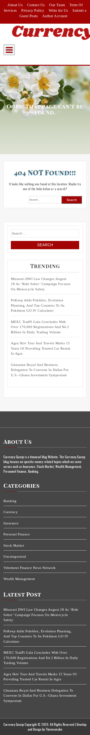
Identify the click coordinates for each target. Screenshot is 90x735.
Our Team (57, 5)
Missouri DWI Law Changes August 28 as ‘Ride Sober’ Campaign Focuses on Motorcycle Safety (41, 284)
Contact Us (36, 5)
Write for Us (58, 10)
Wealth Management (19, 579)
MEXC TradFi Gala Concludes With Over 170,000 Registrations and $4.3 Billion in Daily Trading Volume (40, 327)
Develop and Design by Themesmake (57, 727)
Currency (10, 512)
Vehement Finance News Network (29, 568)
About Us (15, 5)
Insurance (11, 523)
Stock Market (13, 545)
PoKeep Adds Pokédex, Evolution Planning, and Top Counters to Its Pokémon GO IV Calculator (38, 305)
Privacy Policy (32, 10)
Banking (10, 501)
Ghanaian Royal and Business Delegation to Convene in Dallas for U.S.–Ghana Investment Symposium (40, 370)
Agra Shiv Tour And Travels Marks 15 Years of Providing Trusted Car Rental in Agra (40, 348)
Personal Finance (16, 534)
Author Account (54, 16)
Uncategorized (14, 556)
